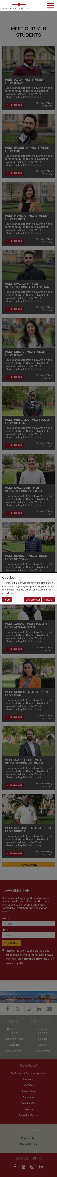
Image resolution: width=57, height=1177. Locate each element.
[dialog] (28, 588)
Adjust (7, 599)
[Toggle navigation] (50, 6)
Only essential (33, 599)
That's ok (48, 599)
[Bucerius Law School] (19, 5)
